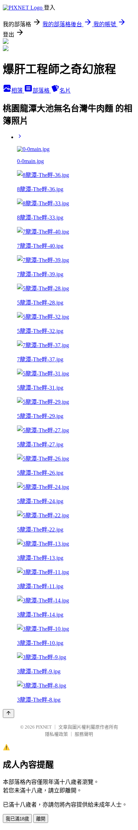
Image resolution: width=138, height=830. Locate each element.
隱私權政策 (56, 734)
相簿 (17, 91)
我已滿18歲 (17, 818)
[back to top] (8, 713)
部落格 (42, 91)
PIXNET (44, 727)
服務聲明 (84, 734)
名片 (65, 91)
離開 (40, 818)
